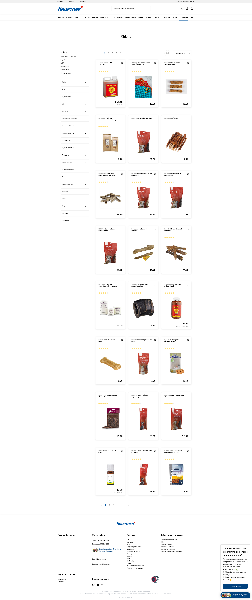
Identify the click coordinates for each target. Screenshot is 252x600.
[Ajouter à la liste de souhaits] (122, 63)
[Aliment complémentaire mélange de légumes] (110, 142)
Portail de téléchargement (135, 565)
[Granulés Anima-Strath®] (176, 308)
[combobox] (128, 8)
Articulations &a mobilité (68, 57)
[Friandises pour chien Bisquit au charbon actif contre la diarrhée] (143, 364)
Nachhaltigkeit (131, 561)
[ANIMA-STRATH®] (110, 87)
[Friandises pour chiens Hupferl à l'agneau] (110, 419)
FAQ (128, 539)
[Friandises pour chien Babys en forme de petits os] (143, 197)
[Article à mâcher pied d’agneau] (143, 474)
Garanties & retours (167, 547)
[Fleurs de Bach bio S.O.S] (110, 474)
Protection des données (169, 539)
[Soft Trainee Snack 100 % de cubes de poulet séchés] (176, 474)
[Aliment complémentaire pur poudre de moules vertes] (110, 308)
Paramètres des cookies (135, 568)
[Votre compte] (187, 8)
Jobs (128, 558)
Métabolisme (65, 66)
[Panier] (191, 8)
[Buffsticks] (174, 121)
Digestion (64, 60)
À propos (130, 542)
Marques (129, 556)
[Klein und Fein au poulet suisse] (176, 197)
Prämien (129, 563)
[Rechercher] (148, 8)
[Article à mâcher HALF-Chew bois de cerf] (110, 197)
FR (191, 1)
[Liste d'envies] (182, 8)
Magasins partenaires (134, 547)
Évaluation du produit (133, 551)
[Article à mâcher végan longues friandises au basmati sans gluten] (143, 419)
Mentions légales (166, 544)
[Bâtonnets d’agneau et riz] (176, 419)
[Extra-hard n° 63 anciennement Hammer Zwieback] (176, 87)
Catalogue (130, 554)
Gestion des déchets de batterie (171, 551)
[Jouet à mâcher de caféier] (143, 253)
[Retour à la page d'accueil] (70, 8)
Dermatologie (65, 69)
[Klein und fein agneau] (141, 121)
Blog (128, 544)
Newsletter (130, 549)
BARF (62, 63)
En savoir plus (235, 586)
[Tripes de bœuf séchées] (176, 253)
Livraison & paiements (168, 549)
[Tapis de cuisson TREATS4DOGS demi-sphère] (143, 87)
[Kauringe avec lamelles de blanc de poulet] (176, 364)
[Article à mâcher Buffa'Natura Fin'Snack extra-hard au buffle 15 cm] (110, 253)
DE (193, 1)
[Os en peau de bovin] (110, 364)
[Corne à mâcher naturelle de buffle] (143, 308)
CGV (162, 542)
